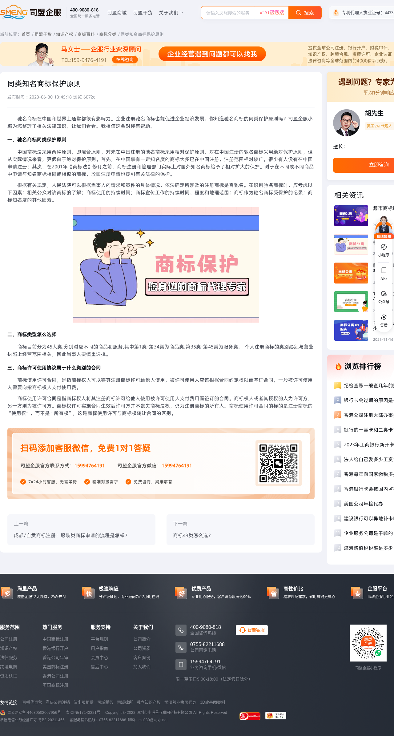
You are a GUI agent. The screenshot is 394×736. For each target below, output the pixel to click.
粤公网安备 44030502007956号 (34, 712)
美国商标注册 (55, 666)
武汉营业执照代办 (180, 702)
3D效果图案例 (212, 702)
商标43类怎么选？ (193, 535)
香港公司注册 (55, 676)
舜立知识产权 (149, 702)
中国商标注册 (55, 639)
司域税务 (105, 702)
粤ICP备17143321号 (83, 712)
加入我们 (142, 666)
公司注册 (8, 639)
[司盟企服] (278, 716)
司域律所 (125, 702)
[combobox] (228, 12)
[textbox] (228, 13)
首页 (26, 34)
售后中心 (99, 666)
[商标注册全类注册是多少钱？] (353, 331)
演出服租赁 (84, 702)
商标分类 (107, 34)
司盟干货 (143, 12)
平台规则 (99, 639)
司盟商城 (117, 12)
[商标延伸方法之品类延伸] (353, 302)
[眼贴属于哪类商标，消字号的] (353, 274)
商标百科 (86, 34)
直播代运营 (32, 702)
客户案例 (142, 657)
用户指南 (99, 648)
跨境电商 (8, 666)
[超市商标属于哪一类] (353, 216)
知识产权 (64, 34)
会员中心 (99, 657)
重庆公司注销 (58, 702)
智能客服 (256, 629)
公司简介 (142, 639)
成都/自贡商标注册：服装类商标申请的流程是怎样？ (72, 535)
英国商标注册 (55, 685)
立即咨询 (379, 164)
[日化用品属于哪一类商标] (353, 245)
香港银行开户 (55, 648)
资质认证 (8, 676)
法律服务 (8, 657)
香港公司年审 (55, 657)
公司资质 (142, 648)
